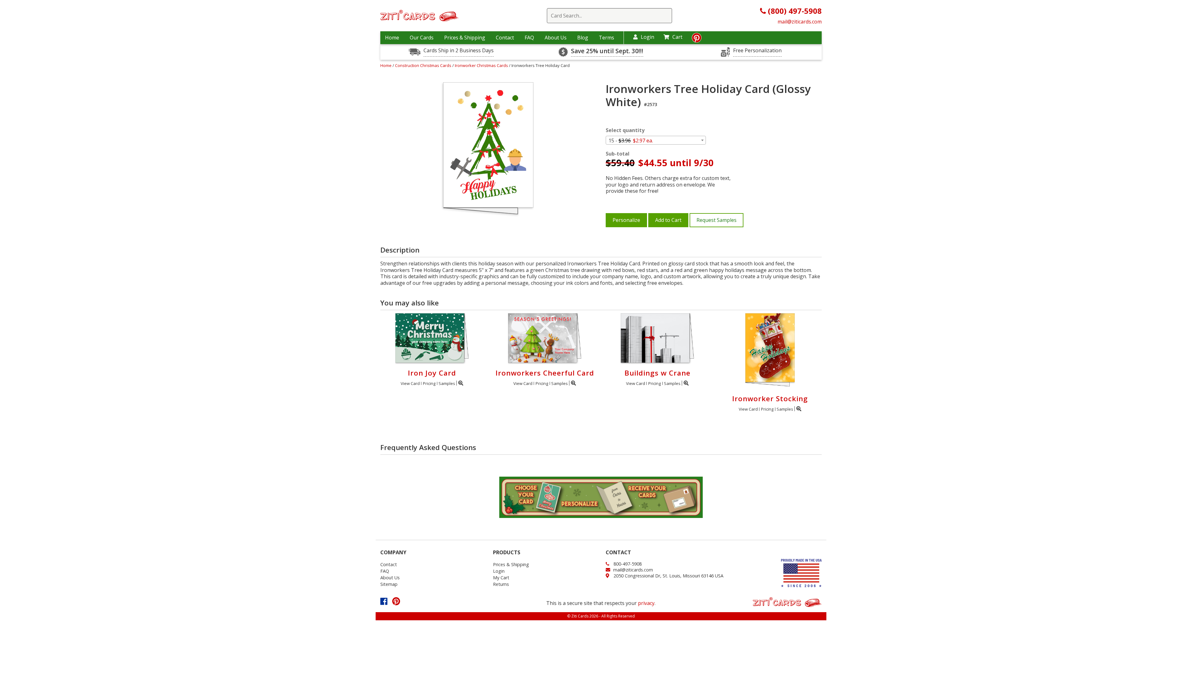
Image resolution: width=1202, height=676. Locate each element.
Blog (582, 37)
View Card (410, 383)
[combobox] (656, 140)
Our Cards (422, 37)
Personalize (626, 220)
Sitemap (389, 584)
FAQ (529, 37)
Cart (677, 36)
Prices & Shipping (464, 37)
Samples (447, 383)
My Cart (501, 578)
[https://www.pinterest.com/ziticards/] (696, 39)
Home (392, 37)
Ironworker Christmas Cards (482, 65)
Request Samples (716, 220)
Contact (505, 37)
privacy (646, 603)
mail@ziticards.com (800, 21)
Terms (606, 37)
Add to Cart (668, 220)
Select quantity (625, 130)
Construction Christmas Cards (423, 65)
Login (647, 36)
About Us (556, 37)
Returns (501, 584)
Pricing (429, 383)
